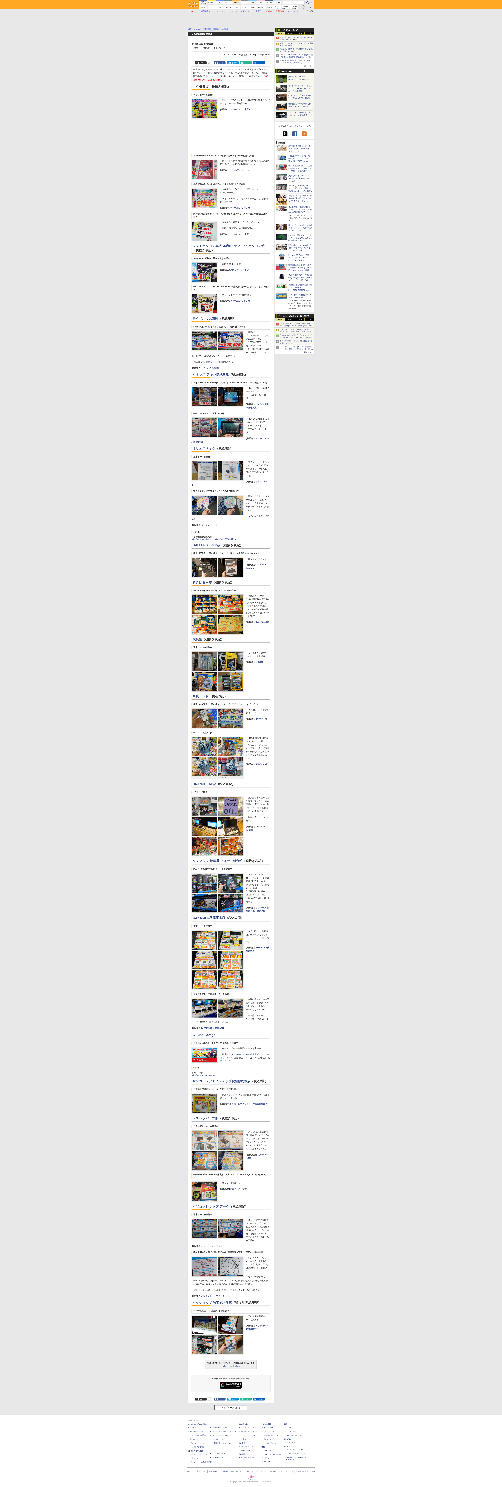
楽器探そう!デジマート (249, 1431)
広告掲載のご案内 (227, 1471)
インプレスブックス (219, 1453)
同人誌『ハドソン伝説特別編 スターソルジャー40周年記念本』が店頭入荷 (300, 228)
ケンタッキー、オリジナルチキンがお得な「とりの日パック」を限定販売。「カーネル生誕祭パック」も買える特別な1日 (296, 331)
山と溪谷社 (242, 1443)
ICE (285, 1424)
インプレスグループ (286, 1471)
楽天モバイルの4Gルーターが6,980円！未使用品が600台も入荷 (299, 178)
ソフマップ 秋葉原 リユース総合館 (218, 861)
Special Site (286, 71)
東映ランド (211, 362)
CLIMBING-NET (246, 1450)
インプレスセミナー (219, 1439)
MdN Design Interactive (272, 1454)
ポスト (202, 63)
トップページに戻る (230, 1408)
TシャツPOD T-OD (248, 1435)
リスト (210, 63)
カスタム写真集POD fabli (296, 1453)
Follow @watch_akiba (231, 1366)
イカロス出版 (266, 1424)
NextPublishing (217, 1457)
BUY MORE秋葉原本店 (209, 918)
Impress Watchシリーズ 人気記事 (295, 316)
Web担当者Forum (196, 1431)
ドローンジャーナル (197, 1443)
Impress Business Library (221, 1435)
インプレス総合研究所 (198, 1435)
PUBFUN (287, 1439)
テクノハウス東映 (205, 318)
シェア (221, 63)
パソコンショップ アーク (211, 1206)
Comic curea (291, 1431)
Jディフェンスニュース (272, 1431)
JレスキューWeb (270, 1439)
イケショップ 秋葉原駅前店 (212, 1302)
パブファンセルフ (293, 1442)
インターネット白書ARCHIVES (201, 1462)
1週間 (300, 33)
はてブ (234, 63)
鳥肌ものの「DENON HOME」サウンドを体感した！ (299, 79)
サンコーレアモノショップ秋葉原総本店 (221, 1081)
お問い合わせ (213, 1471)
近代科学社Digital (247, 1457)
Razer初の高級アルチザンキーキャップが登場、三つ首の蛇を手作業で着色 (300, 237)
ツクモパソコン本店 (239, 234)
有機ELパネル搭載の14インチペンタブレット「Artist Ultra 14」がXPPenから (299, 158)
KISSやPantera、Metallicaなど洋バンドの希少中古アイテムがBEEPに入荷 (300, 247)
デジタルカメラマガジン (198, 1454)
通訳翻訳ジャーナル (271, 1435)
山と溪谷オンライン (248, 1446)
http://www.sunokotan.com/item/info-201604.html (214, 539)
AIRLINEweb (268, 1427)
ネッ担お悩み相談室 (197, 1447)
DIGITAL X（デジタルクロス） (223, 1443)
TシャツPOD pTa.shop (295, 1450)
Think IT (193, 1427)
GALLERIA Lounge (207, 545)
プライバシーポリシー (259, 1471)
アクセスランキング (289, 30)
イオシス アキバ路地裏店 (211, 374)
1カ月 (309, 33)
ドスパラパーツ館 (205, 1118)
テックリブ (265, 1458)
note (247, 63)
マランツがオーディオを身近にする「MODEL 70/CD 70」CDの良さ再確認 (300, 88)
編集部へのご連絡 (242, 1471)
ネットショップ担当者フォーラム (224, 1431)
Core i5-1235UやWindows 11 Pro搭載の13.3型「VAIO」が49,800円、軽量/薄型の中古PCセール (296, 57)
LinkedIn (260, 63)
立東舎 (243, 1439)
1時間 (280, 33)
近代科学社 (242, 1454)
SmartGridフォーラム (219, 1427)
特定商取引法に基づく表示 (305, 1471)
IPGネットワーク (290, 1446)
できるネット (195, 1458)
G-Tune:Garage (204, 1035)
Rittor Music (243, 1424)
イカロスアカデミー (271, 1443)
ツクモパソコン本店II (240, 109)
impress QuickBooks (294, 1435)
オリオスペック (204, 448)
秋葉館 (197, 639)
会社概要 (273, 1471)
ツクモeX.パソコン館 (240, 170)
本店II (227, 246)
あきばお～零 (202, 582)
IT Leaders (194, 1439)
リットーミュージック (249, 1427)
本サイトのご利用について (196, 1471)
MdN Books (268, 1450)
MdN (263, 1447)
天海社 (289, 1427)
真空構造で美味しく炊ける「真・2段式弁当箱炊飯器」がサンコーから (299, 148)
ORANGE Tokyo (204, 784)
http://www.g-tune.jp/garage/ (204, 1075)
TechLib (267, 1461)
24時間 (289, 33)
